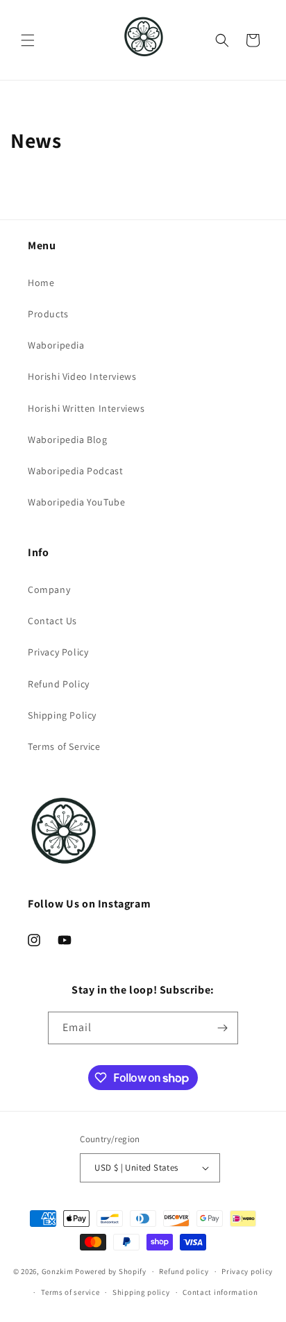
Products (48, 314)
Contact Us (52, 620)
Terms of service (70, 1292)
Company (49, 589)
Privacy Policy (58, 652)
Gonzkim (58, 1271)
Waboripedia (56, 345)
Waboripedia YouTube (76, 502)
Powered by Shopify (110, 1271)
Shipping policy (141, 1292)
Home (41, 282)
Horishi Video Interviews (82, 376)
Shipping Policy (62, 715)
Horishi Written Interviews (86, 408)
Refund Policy (59, 684)
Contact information (220, 1292)
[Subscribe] (222, 1028)
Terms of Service (64, 746)
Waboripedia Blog (68, 439)
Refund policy (183, 1271)
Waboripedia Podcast (75, 471)
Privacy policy (247, 1271)
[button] (27, 40)
